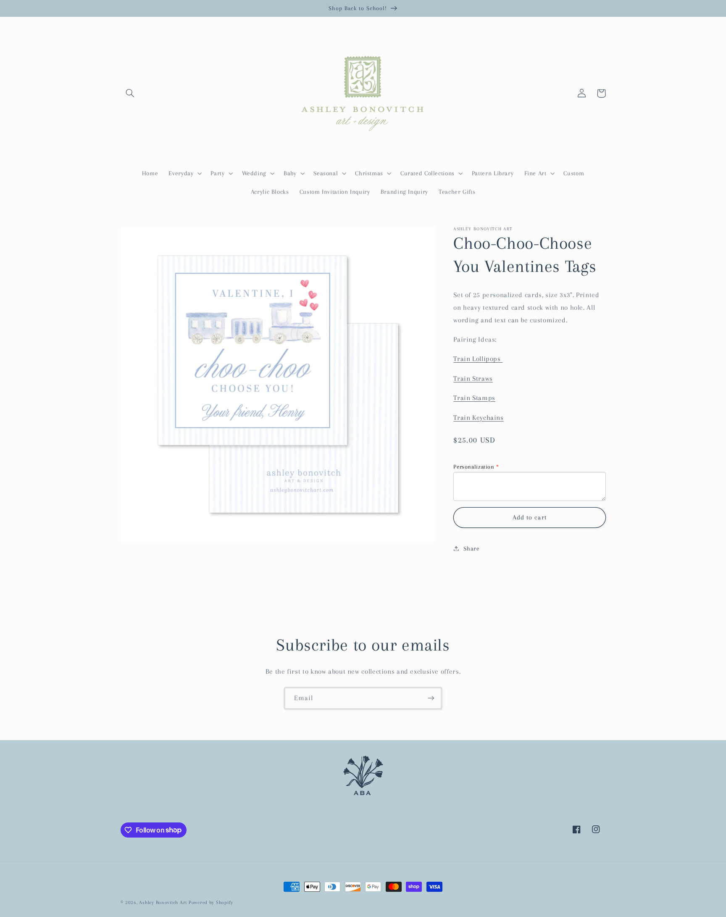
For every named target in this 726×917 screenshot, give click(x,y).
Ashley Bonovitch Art (163, 902)
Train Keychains (478, 417)
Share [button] (471, 548)
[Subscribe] (431, 698)
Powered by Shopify (211, 902)
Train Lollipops (477, 359)
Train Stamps (474, 397)
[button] (130, 93)
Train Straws (473, 378)
